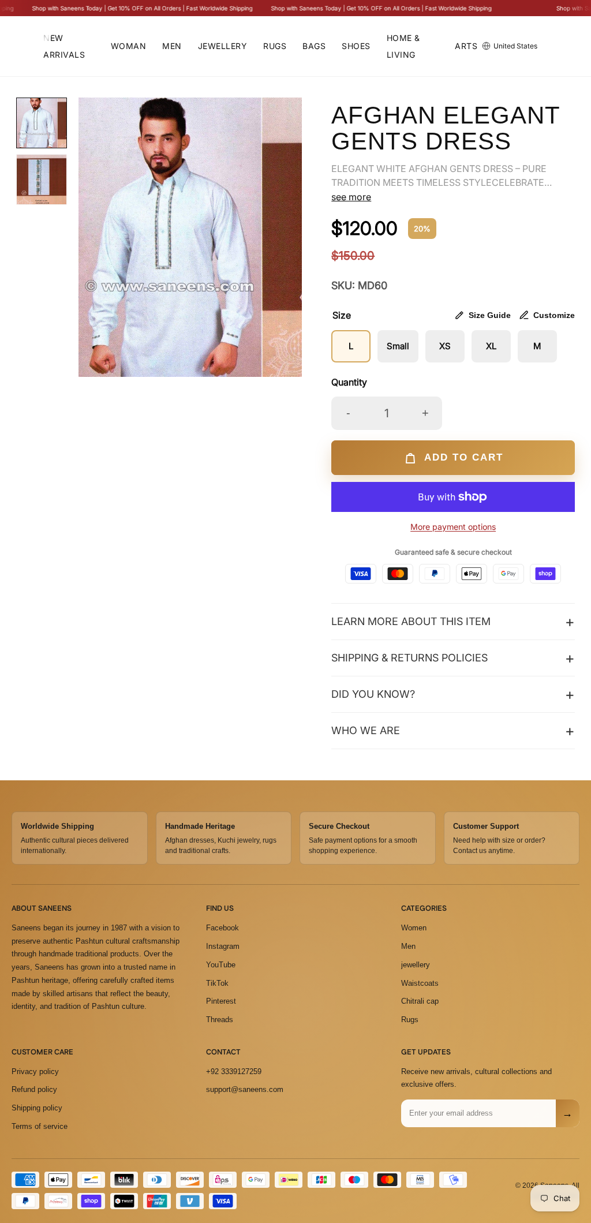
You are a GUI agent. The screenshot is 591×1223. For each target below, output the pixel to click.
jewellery (415, 964)
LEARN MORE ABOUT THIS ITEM (411, 621)
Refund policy (34, 1089)
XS (445, 346)
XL (491, 346)
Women (414, 927)
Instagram (223, 946)
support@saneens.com (244, 1089)
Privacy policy (35, 1071)
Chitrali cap (420, 1001)
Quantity (349, 382)
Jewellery (223, 46)
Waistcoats (420, 983)
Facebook (222, 927)
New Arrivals (64, 46)
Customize (554, 315)
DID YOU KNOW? (373, 694)
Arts (466, 46)
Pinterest (221, 1001)
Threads (219, 1019)
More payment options (453, 527)
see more (351, 197)
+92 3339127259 (233, 1071)
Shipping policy (37, 1108)
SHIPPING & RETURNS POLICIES (409, 658)
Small (398, 346)
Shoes (356, 46)
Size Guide (490, 315)
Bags (314, 46)
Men (172, 46)
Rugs (274, 46)
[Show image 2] (41, 179)
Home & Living (403, 46)
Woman (129, 46)
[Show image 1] (41, 123)
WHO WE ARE (365, 730)
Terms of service (40, 1126)
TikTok (217, 983)
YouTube (220, 964)
